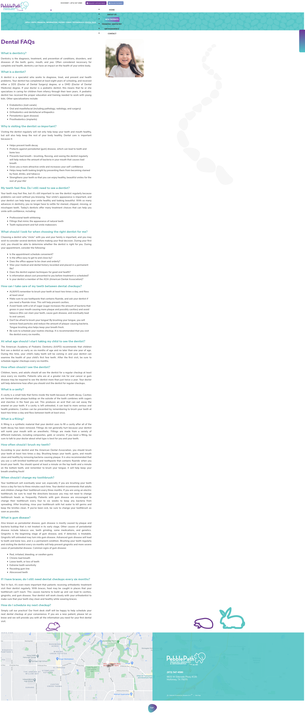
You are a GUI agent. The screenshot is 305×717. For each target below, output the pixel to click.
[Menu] (51, 10)
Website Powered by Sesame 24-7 (180, 695)
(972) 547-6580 (76, 3)
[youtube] (302, 41)
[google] (302, 37)
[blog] (302, 44)
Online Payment (117, 3)
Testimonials (78, 22)
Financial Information (47, 22)
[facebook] (302, 34)
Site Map (198, 695)
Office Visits (30, 22)
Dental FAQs (90, 22)
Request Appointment (96, 3)
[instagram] (302, 48)
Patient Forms (65, 22)
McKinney (65, 3)
